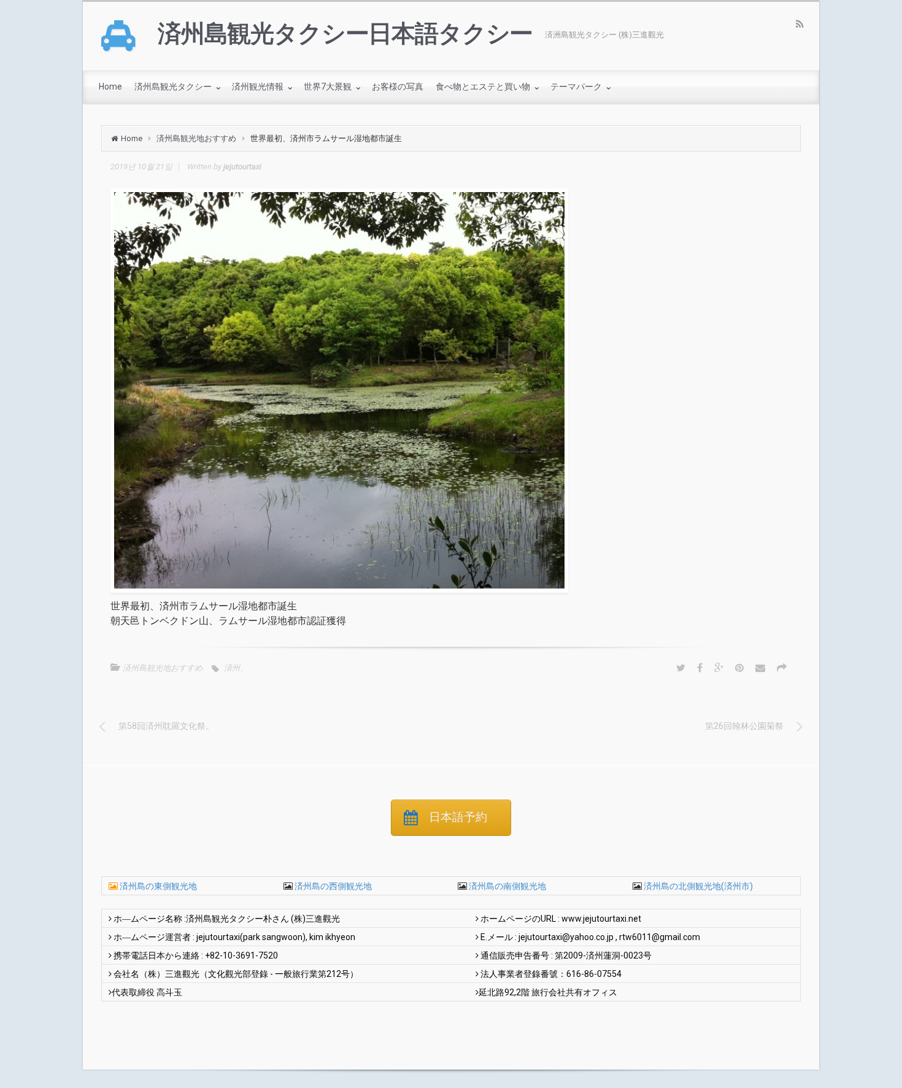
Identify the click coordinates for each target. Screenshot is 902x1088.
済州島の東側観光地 (158, 886)
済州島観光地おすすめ (196, 138)
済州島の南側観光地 (506, 886)
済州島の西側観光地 (332, 886)
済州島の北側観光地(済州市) (697, 886)
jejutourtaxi (242, 166)
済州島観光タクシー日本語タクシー (345, 34)
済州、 (236, 668)
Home (131, 138)
